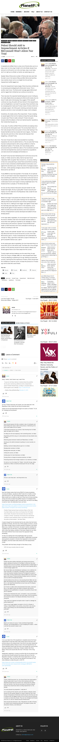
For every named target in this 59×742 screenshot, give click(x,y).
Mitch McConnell (31, 278)
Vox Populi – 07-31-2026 (48, 386)
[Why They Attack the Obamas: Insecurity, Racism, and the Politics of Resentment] (6, 330)
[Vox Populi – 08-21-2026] (49, 318)
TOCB (7, 489)
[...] (42, 177)
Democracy (20, 40)
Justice (34, 40)
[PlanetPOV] (29, 5)
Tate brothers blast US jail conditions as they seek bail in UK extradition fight (48, 200)
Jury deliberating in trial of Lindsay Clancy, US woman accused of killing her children (48, 277)
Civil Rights (16, 338)
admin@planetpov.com (27, 734)
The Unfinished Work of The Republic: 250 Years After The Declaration (19, 342)
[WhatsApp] (13, 60)
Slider (9, 42)
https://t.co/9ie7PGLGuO (24, 387)
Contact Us (48, 12)
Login (8, 359)
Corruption (15, 40)
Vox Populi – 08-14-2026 (48, 321)
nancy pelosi (4, 280)
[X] (6, 60)
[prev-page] (2, 347)
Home (12, 12)
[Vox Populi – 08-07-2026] (49, 360)
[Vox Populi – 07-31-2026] (49, 396)
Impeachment (4, 42)
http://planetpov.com (16, 309)
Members (19, 12)
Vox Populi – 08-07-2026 (48, 342)
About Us (39, 12)
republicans (11, 280)
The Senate (17, 280)
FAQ (32, 12)
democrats (8, 278)
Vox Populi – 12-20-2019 (32, 298)
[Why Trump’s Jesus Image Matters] (32, 330)
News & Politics (4, 40)
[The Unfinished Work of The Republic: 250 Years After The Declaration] (19, 333)
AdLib (3, 56)
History (31, 40)
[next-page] (4, 347)
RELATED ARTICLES (8, 323)
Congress (9, 40)
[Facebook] (2, 60)
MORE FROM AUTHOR (23, 323)
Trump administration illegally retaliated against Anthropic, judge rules (48, 182)
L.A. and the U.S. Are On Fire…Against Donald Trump (50, 101)
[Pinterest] (9, 60)
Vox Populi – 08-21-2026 (48, 300)
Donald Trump (25, 40)
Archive (26, 12)
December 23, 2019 (24, 390)
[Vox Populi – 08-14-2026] (49, 339)
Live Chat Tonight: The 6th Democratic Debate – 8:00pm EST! (9, 299)
